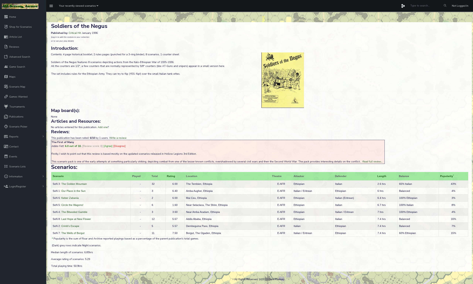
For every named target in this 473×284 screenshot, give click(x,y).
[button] (78, 6)
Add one (103, 127)
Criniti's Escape (70, 226)
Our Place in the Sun (73, 190)
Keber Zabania (70, 197)
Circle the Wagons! (72, 204)
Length (381, 176)
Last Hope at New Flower (76, 218)
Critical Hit (75, 33)
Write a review (118, 138)
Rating (171, 176)
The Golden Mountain (74, 183)
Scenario (58, 176)
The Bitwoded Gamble (74, 211)
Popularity (446, 176)
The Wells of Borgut (72, 233)
